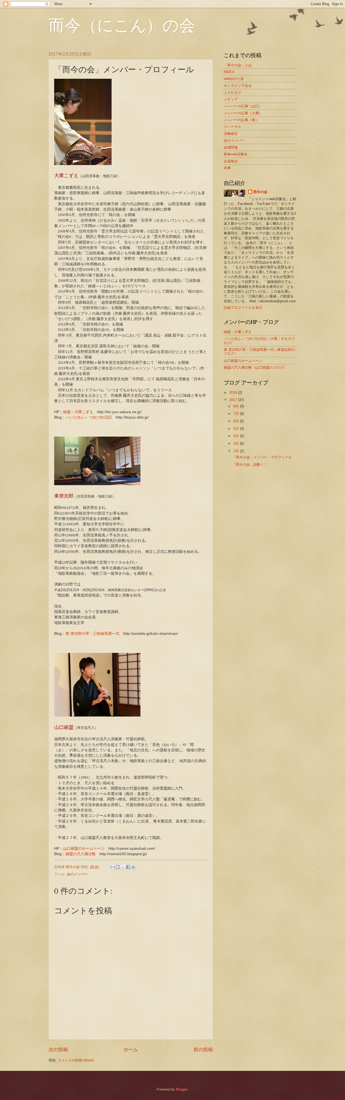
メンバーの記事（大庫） (243, 113)
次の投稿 (58, 1049)
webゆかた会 (234, 79)
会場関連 (231, 147)
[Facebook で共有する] (128, 867)
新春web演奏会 (235, 154)
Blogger (182, 1089)
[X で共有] (123, 867)
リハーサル (232, 127)
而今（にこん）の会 (122, 25)
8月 (236, 406)
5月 (236, 429)
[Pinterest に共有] (133, 867)
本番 (227, 168)
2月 (236, 451)
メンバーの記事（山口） (243, 106)
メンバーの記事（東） (241, 120)
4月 (236, 436)
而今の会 (260, 192)
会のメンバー (77, 874)
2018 (233, 392)
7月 (236, 414)
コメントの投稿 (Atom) (76, 1060)
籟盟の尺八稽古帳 (80, 854)
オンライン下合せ (238, 86)
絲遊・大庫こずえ (78, 412)
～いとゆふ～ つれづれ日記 (88, 417)
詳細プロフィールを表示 (243, 308)
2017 (233, 400)
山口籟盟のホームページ (84, 849)
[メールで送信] (112, 867)
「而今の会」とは (238, 65)
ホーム (130, 1049)
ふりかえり (232, 92)
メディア (231, 99)
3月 (236, 443)
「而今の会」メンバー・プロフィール (262, 457)
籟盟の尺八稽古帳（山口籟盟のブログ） (255, 367)
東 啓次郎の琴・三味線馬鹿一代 (92, 634)
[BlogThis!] (117, 867)
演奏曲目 (231, 134)
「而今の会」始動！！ (249, 464)
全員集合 (231, 161)
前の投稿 (203, 1049)
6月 (236, 421)
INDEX (229, 72)
